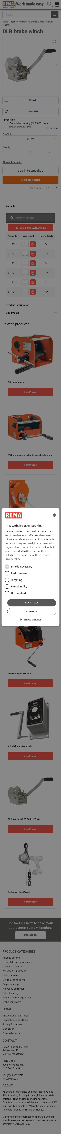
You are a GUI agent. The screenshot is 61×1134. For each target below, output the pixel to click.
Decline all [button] (32, 611)
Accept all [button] (31, 602)
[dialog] (30, 567)
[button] (31, 620)
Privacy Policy (12, 559)
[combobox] (54, 515)
